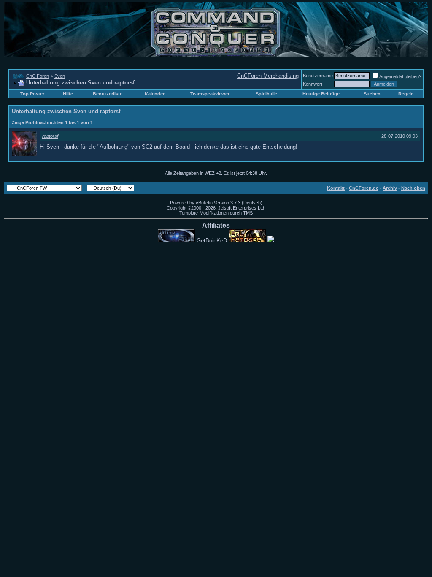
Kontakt (336, 188)
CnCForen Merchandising (268, 76)
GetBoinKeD (212, 240)
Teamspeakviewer (210, 93)
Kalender (155, 93)
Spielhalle (266, 93)
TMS (248, 212)
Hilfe (68, 93)
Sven (59, 76)
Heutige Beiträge (321, 93)
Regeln (406, 93)
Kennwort (312, 84)
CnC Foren (37, 76)
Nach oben (413, 188)
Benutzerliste (107, 93)
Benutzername (318, 75)
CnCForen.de (363, 188)
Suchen (372, 93)
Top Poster (32, 93)
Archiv (390, 188)
